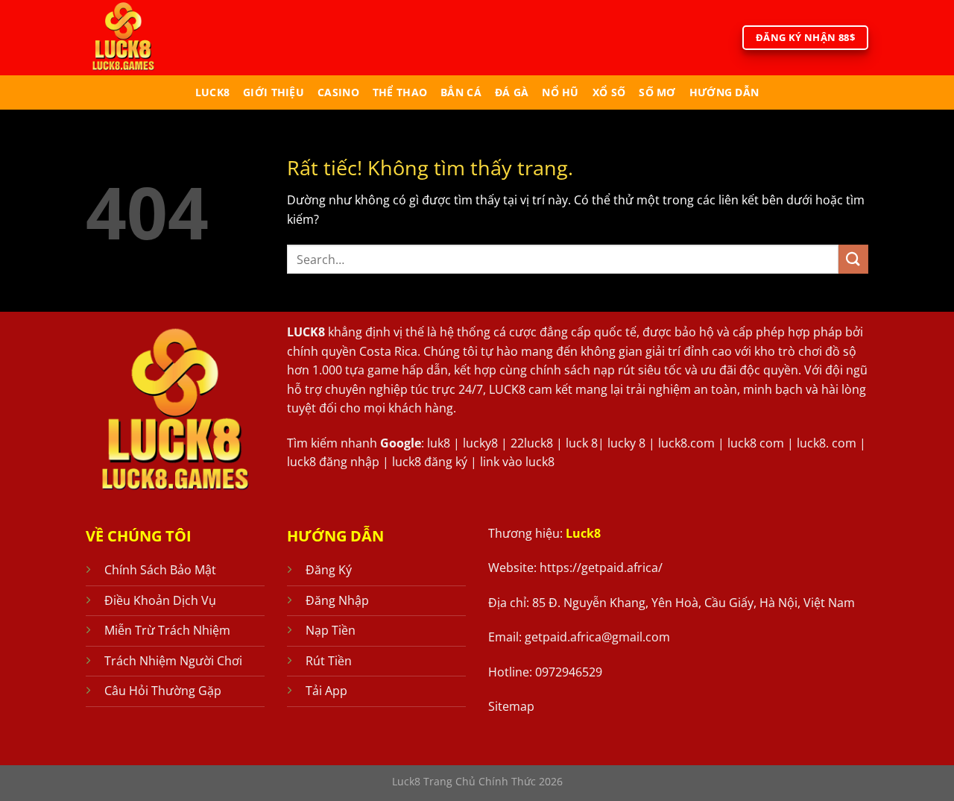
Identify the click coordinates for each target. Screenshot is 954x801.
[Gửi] (853, 259)
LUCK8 (306, 332)
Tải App (326, 690)
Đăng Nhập (337, 600)
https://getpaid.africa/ (601, 567)
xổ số (609, 92)
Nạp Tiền (331, 630)
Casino (338, 92)
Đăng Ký (329, 570)
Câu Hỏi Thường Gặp (162, 690)
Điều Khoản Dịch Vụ (160, 600)
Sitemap (511, 706)
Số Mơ (657, 92)
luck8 (212, 92)
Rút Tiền (329, 661)
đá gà (511, 92)
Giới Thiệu (273, 92)
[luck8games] (147, 37)
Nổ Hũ (560, 92)
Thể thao (400, 92)
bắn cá (460, 92)
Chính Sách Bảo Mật (160, 570)
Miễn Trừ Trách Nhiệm (167, 630)
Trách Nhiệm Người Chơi (173, 661)
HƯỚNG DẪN (724, 92)
